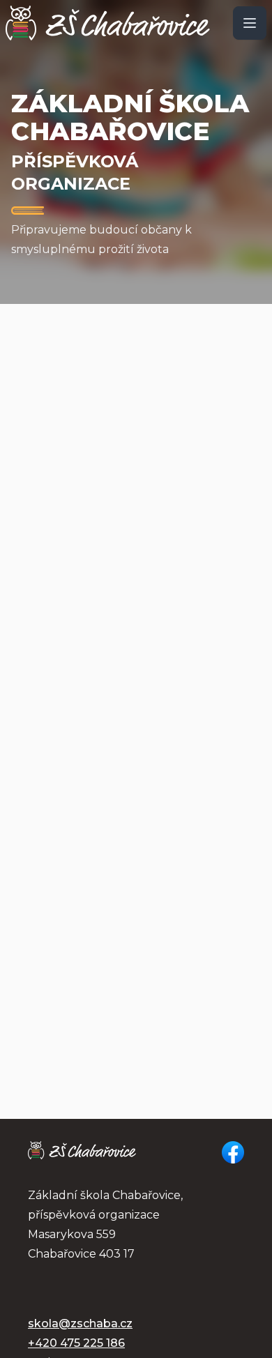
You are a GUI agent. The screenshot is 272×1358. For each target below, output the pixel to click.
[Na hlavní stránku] (108, 23)
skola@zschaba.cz (80, 1323)
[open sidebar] (249, 23)
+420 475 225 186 (76, 1343)
